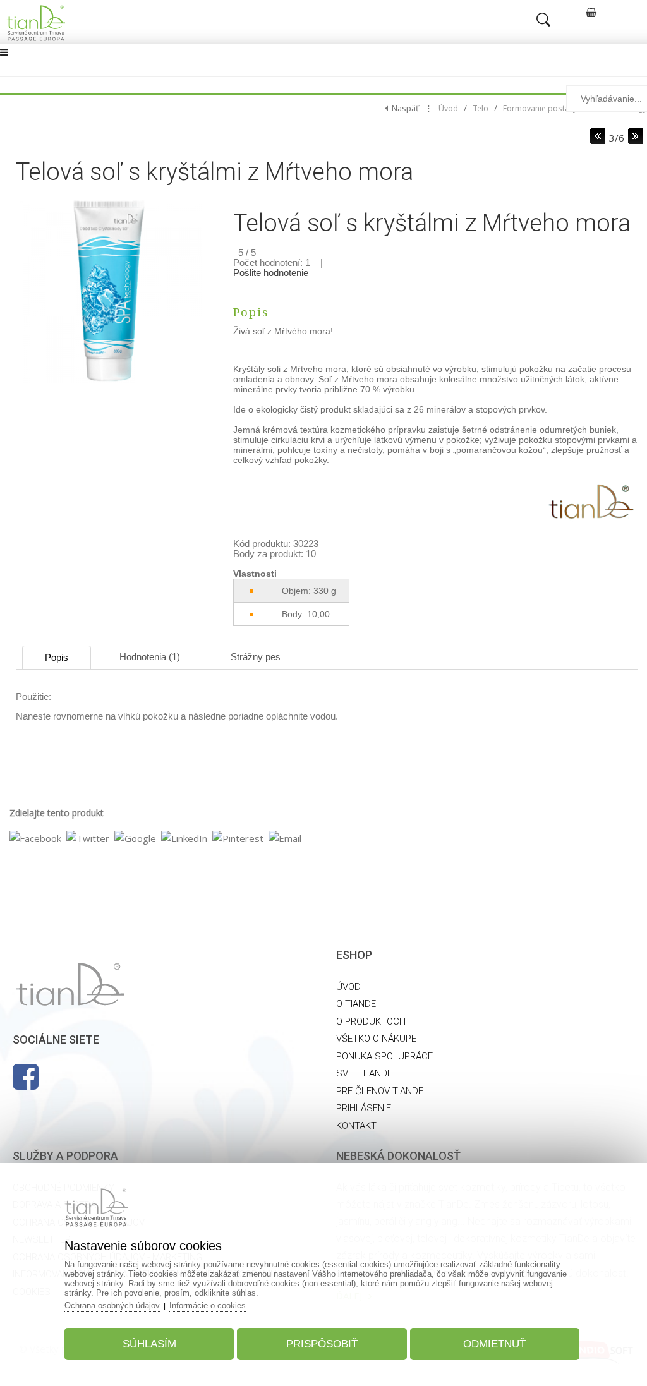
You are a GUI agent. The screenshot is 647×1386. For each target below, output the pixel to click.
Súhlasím (149, 1344)
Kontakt (356, 1125)
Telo (480, 108)
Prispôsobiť (322, 1344)
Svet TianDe (364, 1073)
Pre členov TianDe (379, 1091)
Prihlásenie (363, 1108)
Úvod (448, 108)
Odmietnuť (494, 1344)
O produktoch (371, 1021)
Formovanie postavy (540, 108)
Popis (56, 657)
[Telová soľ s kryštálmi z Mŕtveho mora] (109, 383)
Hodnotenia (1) (149, 656)
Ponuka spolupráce (384, 1056)
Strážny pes (256, 656)
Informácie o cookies (207, 1305)
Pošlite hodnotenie (270, 272)
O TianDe (356, 1003)
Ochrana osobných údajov (112, 1305)
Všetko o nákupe (376, 1038)
